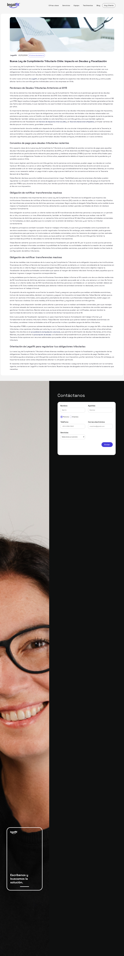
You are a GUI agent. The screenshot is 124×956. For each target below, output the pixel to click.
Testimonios (88, 5)
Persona (66, 417)
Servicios (66, 5)
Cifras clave (54, 5)
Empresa (75, 417)
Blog (98, 5)
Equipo (76, 5)
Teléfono (64, 422)
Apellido (91, 406)
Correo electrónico (96, 422)
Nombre (63, 406)
